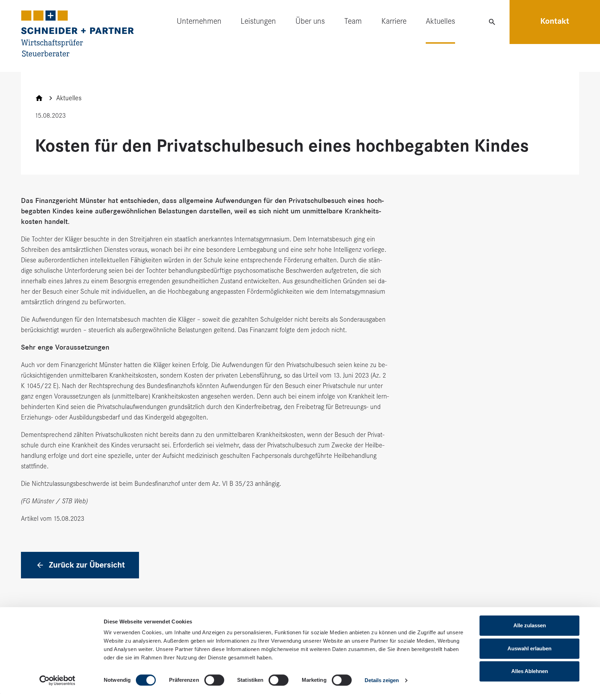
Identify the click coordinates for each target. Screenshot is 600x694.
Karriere (394, 21)
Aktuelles (440, 21)
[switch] (214, 680)
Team (353, 21)
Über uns (310, 21)
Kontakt (554, 21)
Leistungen (258, 21)
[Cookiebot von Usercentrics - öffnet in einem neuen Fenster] (57, 680)
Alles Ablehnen (529, 671)
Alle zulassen (529, 625)
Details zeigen (382, 680)
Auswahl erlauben (529, 648)
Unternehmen (199, 21)
